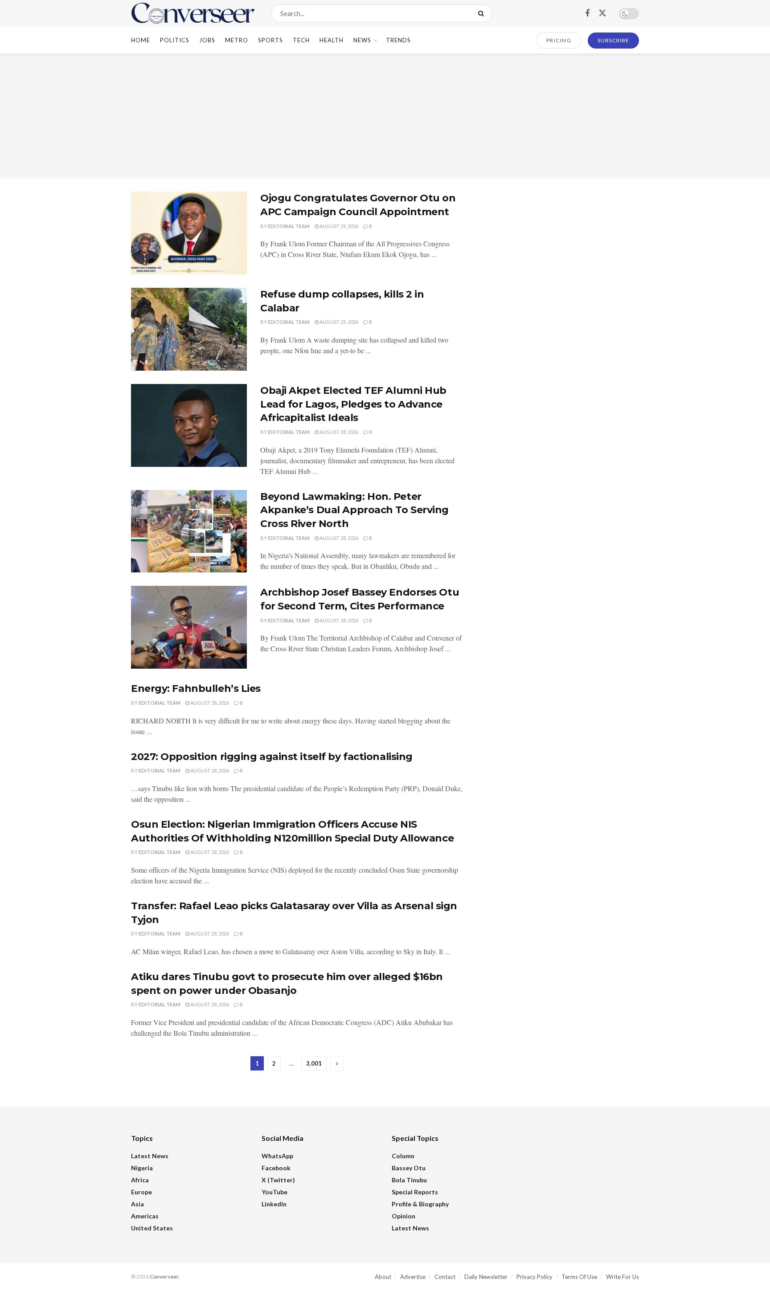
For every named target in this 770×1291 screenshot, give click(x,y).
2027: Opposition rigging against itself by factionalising (272, 757)
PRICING (559, 40)
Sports (270, 40)
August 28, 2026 (338, 432)
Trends (398, 40)
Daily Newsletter (486, 1276)
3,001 (314, 1063)
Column (403, 1156)
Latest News (149, 1156)
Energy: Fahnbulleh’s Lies (196, 688)
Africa (140, 1180)
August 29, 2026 (338, 226)
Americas (145, 1216)
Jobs (207, 40)
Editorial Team (289, 226)
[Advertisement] (385, 115)
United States (152, 1228)
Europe (141, 1192)
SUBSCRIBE (613, 40)
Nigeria (142, 1168)
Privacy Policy (534, 1276)
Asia (137, 1204)
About (383, 1276)
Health (331, 40)
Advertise (413, 1276)
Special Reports (415, 1192)
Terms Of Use (579, 1276)
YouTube (274, 1192)
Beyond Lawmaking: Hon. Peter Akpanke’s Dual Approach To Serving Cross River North (354, 510)
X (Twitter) (278, 1180)
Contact (444, 1276)
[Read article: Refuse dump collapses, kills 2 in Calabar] (189, 329)
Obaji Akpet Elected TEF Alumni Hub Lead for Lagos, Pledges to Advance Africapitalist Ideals (353, 404)
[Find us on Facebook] (587, 13)
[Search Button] (483, 13)
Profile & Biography (420, 1204)
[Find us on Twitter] (602, 13)
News (362, 40)
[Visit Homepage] (193, 13)
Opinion (403, 1216)
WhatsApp (277, 1156)
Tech (301, 40)
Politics (174, 40)
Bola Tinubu (409, 1180)
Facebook (276, 1168)
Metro (236, 40)
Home (140, 40)
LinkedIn (274, 1204)
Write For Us (622, 1276)
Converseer (164, 1276)
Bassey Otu (409, 1168)
